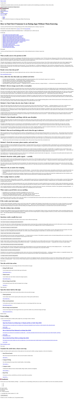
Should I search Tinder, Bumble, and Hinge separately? (10, 233)
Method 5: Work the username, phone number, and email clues (14, 40)
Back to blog (2, 344)
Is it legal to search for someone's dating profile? (9, 255)
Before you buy (4, 389)
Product (3, 390)
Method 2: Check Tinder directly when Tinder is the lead (13, 37)
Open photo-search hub (7, 305)
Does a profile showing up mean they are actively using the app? (12, 244)
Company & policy (5, 391)
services (18, 28)
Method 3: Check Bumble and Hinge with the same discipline (14, 38)
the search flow (27, 28)
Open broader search (7, 272)
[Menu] (6, 15)
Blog (4, 17)
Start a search (2, 74)
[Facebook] (3, 383)
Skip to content (3, 0)
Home (4, 16)
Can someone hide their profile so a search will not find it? (11, 238)
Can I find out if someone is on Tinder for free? (9, 227)
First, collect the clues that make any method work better (13, 35)
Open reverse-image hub (8, 311)
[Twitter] (3, 384)
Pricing (6, 11)
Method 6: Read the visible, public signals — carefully (13, 41)
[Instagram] (3, 386)
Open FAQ (5, 377)
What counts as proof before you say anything (11, 45)
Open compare (6, 370)
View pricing (6, 364)
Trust (2, 12)
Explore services (8, 74)
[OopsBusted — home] (4, 8)
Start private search (3, 13)
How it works (2, 11)
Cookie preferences (4, 395)
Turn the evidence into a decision (9, 47)
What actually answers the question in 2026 (11, 34)
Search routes (4, 388)
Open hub (5, 285)
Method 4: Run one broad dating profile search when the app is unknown (16, 39)
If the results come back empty (8, 46)
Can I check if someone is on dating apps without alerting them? (12, 221)
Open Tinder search (7, 278)
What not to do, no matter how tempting (10, 43)
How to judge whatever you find (9, 44)
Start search (2, 14)
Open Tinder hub (6, 298)
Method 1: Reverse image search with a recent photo (12, 36)
